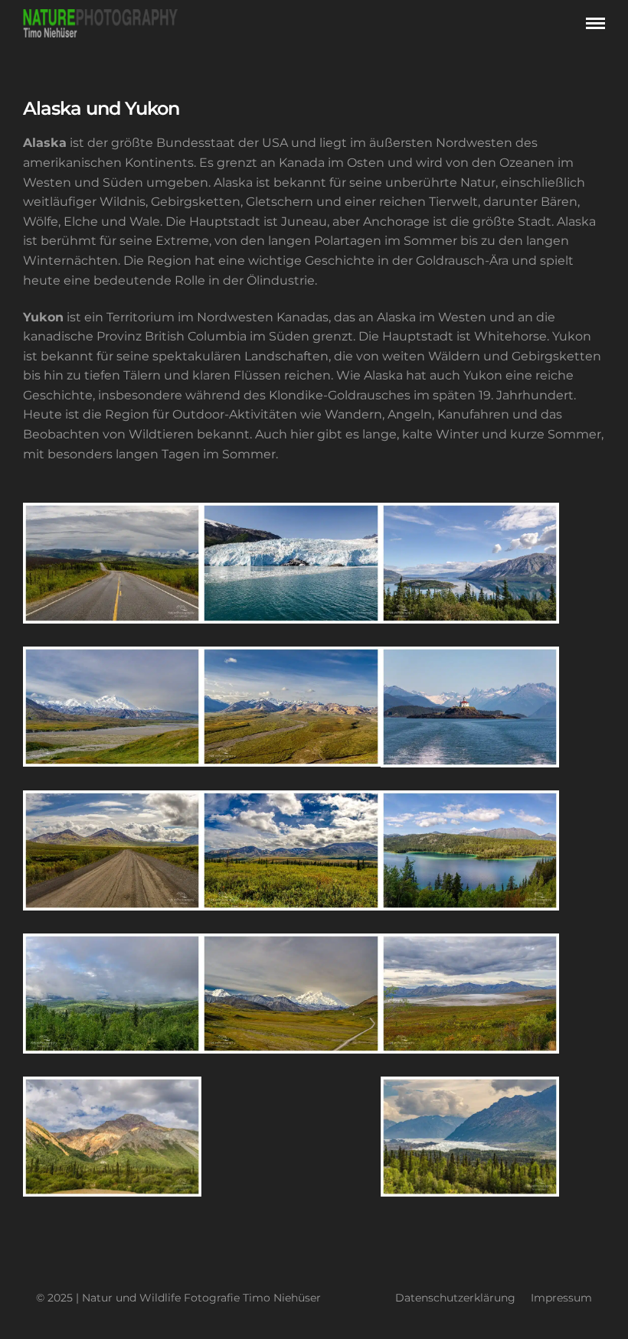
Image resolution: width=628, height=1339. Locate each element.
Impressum (561, 1298)
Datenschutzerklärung (455, 1298)
